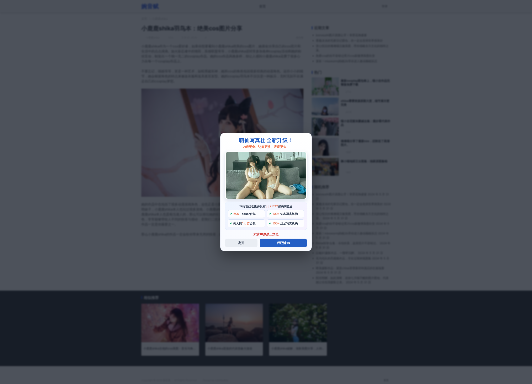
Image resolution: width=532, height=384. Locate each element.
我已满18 (283, 243)
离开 (241, 243)
